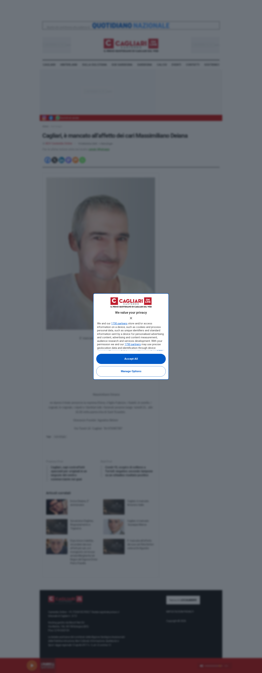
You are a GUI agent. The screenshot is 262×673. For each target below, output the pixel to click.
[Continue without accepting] (131, 318)
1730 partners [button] (119, 323)
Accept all (131, 358)
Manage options (131, 371)
